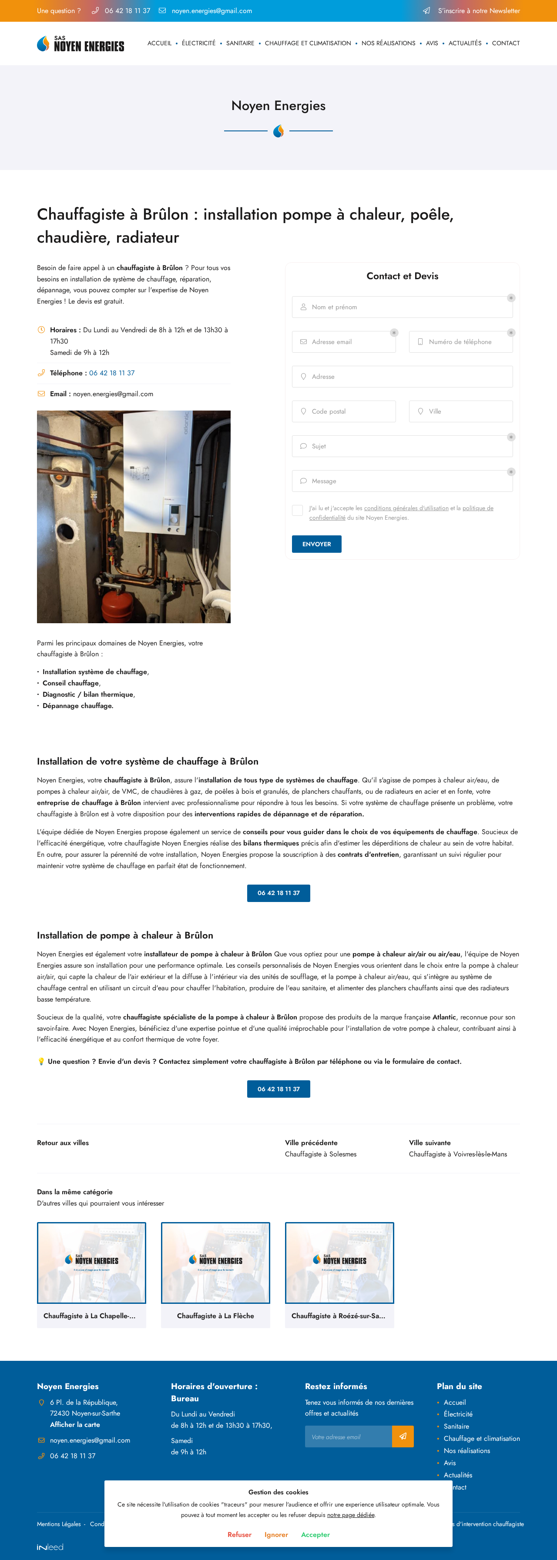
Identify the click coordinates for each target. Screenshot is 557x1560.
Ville (430, 411)
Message (318, 481)
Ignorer (276, 1535)
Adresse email (326, 342)
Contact (506, 43)
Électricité (199, 43)
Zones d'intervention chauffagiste (481, 1524)
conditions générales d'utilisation (406, 507)
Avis (432, 43)
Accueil (159, 43)
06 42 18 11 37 (111, 373)
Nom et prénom (329, 307)
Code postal (323, 411)
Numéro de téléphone (455, 342)
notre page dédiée (350, 1514)
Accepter (315, 1535)
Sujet (313, 446)
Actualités (465, 43)
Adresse (318, 376)
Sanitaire (240, 43)
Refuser (240, 1535)
